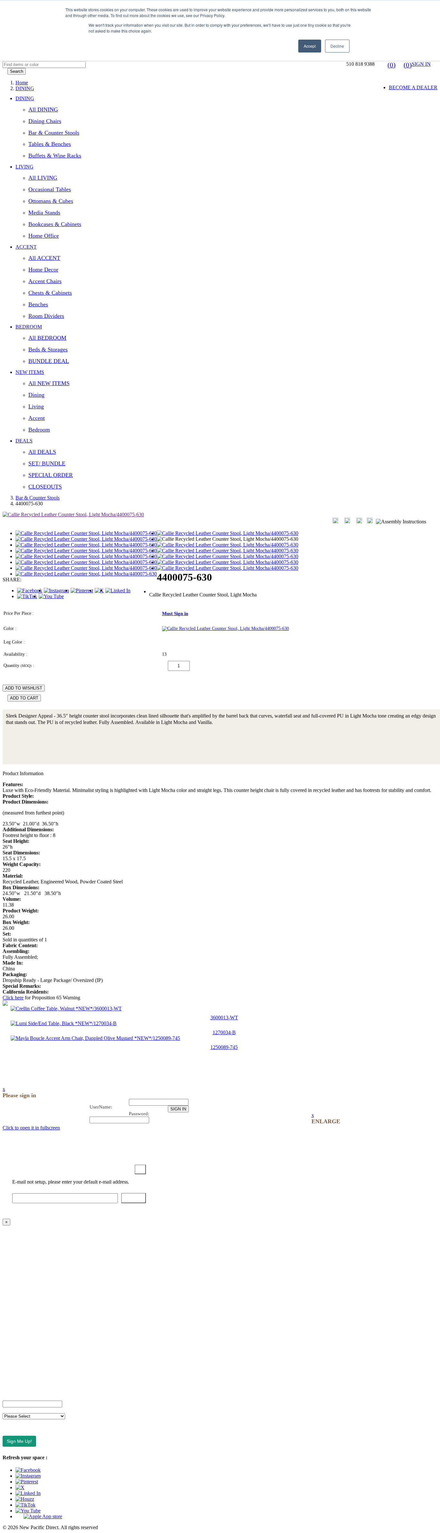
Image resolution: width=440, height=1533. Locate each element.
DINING (24, 98)
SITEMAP (14, 1375)
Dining (36, 395)
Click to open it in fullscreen (31, 1127)
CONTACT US (19, 1244)
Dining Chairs (44, 121)
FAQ (8, 1255)
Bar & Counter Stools (53, 132)
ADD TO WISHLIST (23, 688)
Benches (38, 304)
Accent (36, 418)
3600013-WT (224, 1017)
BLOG (10, 1288)
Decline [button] (337, 46)
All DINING (43, 109)
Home (21, 82)
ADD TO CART (24, 698)
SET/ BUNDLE (46, 463)
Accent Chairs (45, 281)
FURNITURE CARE (25, 1386)
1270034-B (224, 1032)
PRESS (10, 1310)
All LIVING (42, 178)
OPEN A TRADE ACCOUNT (35, 1266)
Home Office (43, 236)
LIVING (24, 166)
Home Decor (43, 269)
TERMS (11, 1321)
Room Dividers (46, 316)
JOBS (9, 1299)
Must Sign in (175, 613)
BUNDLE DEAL (48, 361)
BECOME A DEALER (413, 87)
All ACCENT (44, 258)
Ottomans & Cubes (50, 201)
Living (36, 406)
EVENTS (13, 1277)
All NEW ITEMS (49, 383)
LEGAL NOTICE (21, 1354)
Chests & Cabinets (50, 293)
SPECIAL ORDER (50, 475)
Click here (13, 997)
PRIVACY (14, 1343)
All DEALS (42, 452)
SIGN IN (421, 64)
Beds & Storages (48, 349)
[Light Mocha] (225, 628)
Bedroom (39, 429)
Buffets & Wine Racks (54, 155)
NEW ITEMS (29, 372)
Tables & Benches (49, 144)
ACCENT (26, 247)
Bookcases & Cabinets (54, 224)
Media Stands (44, 212)
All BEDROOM (47, 338)
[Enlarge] (335, 520)
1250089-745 (224, 1047)
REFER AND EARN (25, 1332)
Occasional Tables (49, 189)
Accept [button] (310, 46)
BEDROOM (28, 326)
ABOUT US (16, 1233)
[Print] (347, 520)
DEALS (24, 440)
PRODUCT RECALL (26, 1364)
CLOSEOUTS (45, 486)
